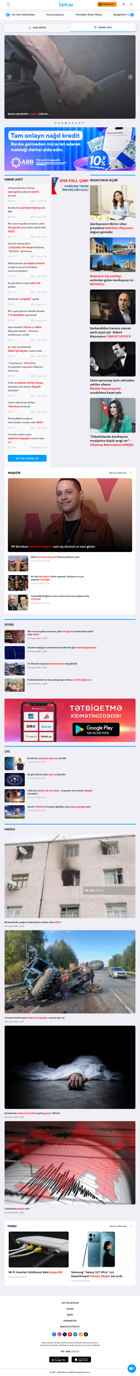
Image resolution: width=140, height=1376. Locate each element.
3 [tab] (62, 123)
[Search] (131, 4)
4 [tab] (66, 123)
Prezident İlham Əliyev (53, 14)
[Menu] (8, 4)
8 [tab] (79, 123)
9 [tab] (83, 123)
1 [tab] (55, 123)
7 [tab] (76, 123)
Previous (8, 15)
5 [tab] (69, 123)
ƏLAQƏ (70, 1308)
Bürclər (113, 14)
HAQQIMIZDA (70, 1320)
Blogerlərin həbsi (88, 14)
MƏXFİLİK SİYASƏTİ (70, 1326)
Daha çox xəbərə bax (117, 472)
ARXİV (70, 1314)
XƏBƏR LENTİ (13, 179)
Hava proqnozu (19, 14)
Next (132, 15)
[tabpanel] (70, 77)
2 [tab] (59, 123)
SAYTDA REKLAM (70, 1302)
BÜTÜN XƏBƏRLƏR (27, 458)
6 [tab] (72, 123)
